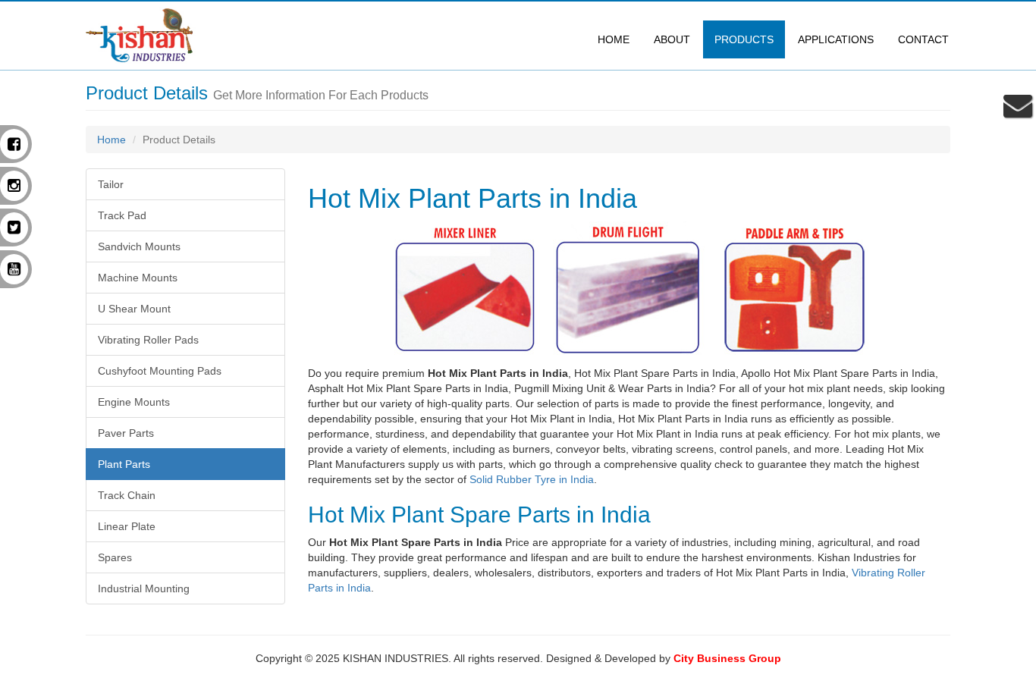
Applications (836, 39)
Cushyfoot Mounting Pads (159, 371)
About (672, 39)
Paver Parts (126, 433)
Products (744, 39)
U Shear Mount (134, 309)
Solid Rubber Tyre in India (531, 479)
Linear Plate (126, 526)
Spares (115, 557)
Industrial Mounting (144, 588)
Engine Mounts (134, 402)
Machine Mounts (137, 277)
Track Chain (126, 495)
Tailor (111, 184)
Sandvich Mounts (139, 246)
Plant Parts (124, 464)
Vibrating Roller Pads (148, 340)
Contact (923, 39)
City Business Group (727, 658)
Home (613, 39)
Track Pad (122, 215)
